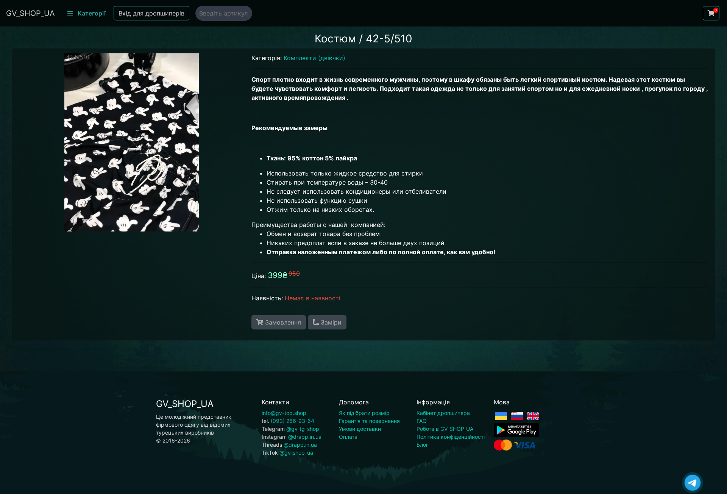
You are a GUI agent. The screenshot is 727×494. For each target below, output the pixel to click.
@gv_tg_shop (302, 429)
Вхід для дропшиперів (151, 13)
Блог (422, 444)
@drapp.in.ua (304, 436)
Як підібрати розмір (364, 413)
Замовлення (282, 322)
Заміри (330, 322)
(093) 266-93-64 (292, 421)
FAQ (422, 421)
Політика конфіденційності (451, 436)
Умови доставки (360, 429)
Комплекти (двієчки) (314, 58)
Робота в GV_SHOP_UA (445, 429)
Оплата (348, 436)
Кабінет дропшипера (443, 413)
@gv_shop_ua (296, 452)
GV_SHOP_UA (30, 13)
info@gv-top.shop (284, 413)
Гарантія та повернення (369, 421)
